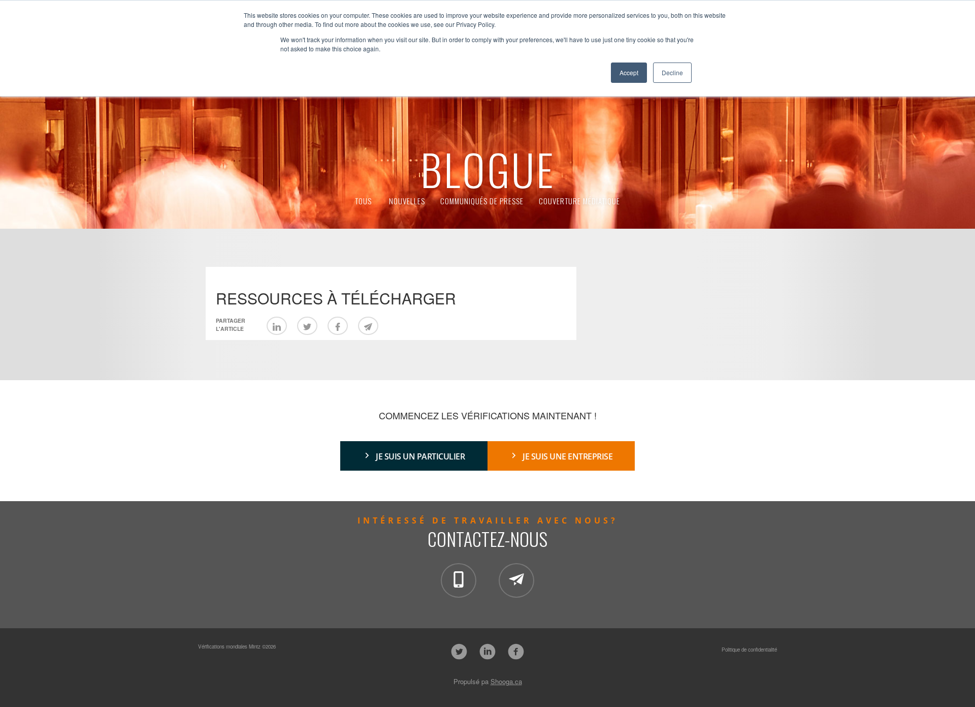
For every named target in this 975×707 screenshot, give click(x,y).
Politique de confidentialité (749, 649)
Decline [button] (672, 72)
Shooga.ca (506, 681)
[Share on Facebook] (338, 326)
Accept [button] (629, 72)
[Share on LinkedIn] (277, 326)
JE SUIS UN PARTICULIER (420, 456)
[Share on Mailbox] (368, 326)
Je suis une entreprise (567, 456)
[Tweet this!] (307, 326)
